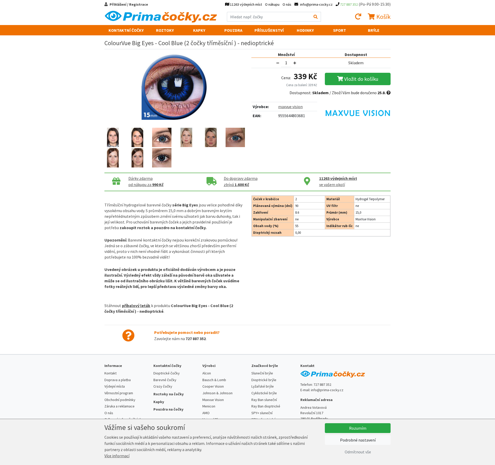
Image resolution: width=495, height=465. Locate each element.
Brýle (374, 30)
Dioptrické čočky (166, 373)
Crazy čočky (162, 386)
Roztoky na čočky (168, 394)
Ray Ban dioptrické (265, 406)
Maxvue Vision (213, 399)
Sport (339, 30)
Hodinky (305, 30)
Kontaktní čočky (126, 30)
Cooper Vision (213, 386)
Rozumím (357, 428)
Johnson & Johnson (217, 393)
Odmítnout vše (358, 451)
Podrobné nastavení (358, 440)
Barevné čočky (164, 380)
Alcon (206, 373)
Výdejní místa (114, 386)
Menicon (208, 406)
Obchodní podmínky (119, 399)
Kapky (199, 30)
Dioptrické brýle (263, 380)
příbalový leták (136, 305)
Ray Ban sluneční (264, 399)
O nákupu (272, 4)
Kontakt (110, 373)
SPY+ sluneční (262, 413)
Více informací (116, 455)
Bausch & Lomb (214, 380)
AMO (206, 413)
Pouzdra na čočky (168, 409)
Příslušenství (269, 30)
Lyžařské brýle (262, 386)
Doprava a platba (117, 380)
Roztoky (165, 30)
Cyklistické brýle (264, 393)
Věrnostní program (118, 393)
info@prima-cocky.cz (327, 390)
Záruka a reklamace (119, 406)
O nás (287, 4)
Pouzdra (233, 30)
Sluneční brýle (262, 373)
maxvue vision (290, 106)
